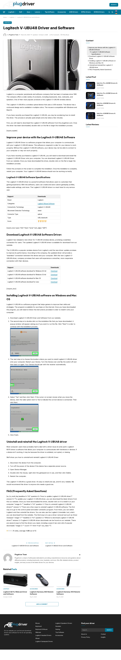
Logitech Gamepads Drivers (44, 641)
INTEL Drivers (86, 12)
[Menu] (4, 12)
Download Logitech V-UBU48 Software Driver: (102, 57)
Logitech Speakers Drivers (63, 623)
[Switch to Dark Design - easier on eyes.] (109, 12)
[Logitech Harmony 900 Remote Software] (69, 580)
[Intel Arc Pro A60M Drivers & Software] (90, 85)
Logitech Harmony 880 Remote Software (41, 593)
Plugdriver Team (13, 35)
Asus (28, 12)
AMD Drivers (73, 12)
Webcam (38, 632)
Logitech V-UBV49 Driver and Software (25, 546)
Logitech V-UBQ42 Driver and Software (58, 546)
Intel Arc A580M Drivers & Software (106, 104)
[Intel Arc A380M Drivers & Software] (90, 115)
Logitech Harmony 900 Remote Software (68, 593)
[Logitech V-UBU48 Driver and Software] (42, 64)
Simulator (58, 626)
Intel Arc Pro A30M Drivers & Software (107, 94)
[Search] (112, 12)
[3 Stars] (9, 530)
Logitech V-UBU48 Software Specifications (101, 53)
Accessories (62, 12)
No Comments (55, 35)
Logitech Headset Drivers (43, 635)
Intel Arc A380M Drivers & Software (106, 114)
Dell (20, 12)
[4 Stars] (10, 530)
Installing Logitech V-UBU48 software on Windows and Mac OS (102, 62)
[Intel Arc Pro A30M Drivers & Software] (90, 95)
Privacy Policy (85, 637)
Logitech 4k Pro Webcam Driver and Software (15, 593)
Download (54, 271)
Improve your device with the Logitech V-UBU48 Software (102, 49)
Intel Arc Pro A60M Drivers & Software (107, 84)
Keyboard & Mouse (41, 629)
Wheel (37, 638)
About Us (84, 634)
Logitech (11, 12)
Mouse (37, 623)
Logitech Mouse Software (46, 204)
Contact (103, 634)
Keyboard (38, 626)
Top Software (49, 12)
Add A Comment (42, 604)
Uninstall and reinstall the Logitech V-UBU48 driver (101, 66)
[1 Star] (7, 530)
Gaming (57, 629)
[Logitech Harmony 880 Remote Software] (42, 580)
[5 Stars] (11, 530)
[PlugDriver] (19, 4)
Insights (114, 4)
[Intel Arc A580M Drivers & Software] (90, 105)
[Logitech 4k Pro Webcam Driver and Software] (15, 580)
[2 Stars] (8, 530)
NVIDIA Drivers (99, 12)
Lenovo (37, 12)
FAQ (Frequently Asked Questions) (100, 69)
